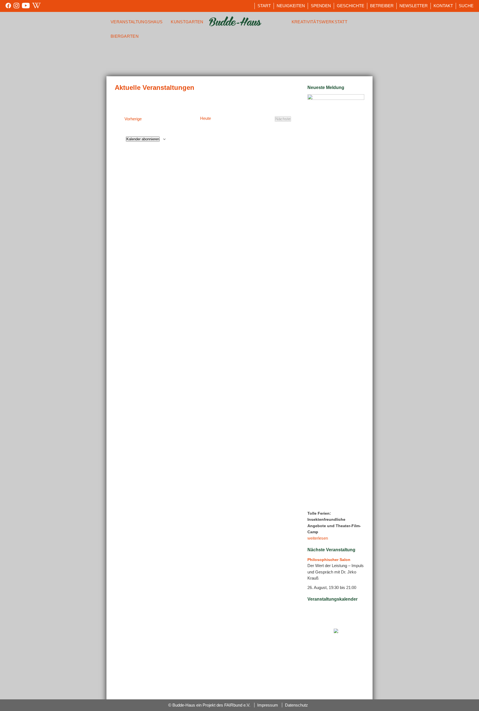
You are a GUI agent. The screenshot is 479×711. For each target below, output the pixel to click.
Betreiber (382, 5)
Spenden (321, 5)
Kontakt (443, 5)
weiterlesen (317, 538)
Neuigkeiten (291, 5)
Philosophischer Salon (328, 559)
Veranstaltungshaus (136, 21)
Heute (205, 118)
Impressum (267, 705)
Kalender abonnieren (142, 139)
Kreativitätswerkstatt (319, 21)
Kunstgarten (187, 21)
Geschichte (350, 5)
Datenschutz (296, 705)
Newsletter (413, 5)
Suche (466, 5)
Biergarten (125, 36)
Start (264, 5)
